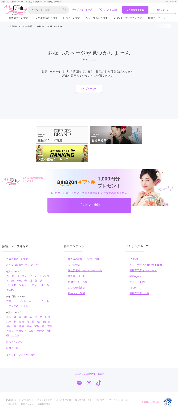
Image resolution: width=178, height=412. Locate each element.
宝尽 (36, 326)
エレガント (20, 301)
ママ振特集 (74, 264)
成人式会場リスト (83, 400)
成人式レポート (76, 276)
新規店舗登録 (44, 404)
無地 (8, 317)
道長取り (21, 330)
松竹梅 (46, 321)
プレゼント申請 (84, 9)
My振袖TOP (11, 400)
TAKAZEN (135, 259)
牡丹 (47, 317)
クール (45, 301)
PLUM (133, 287)
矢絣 (31, 330)
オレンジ (44, 276)
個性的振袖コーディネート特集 (85, 270)
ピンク (33, 276)
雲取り (10, 330)
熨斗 (29, 326)
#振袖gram (135, 276)
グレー (35, 285)
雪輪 (49, 326)
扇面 (8, 326)
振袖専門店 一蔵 (139, 293)
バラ (8, 321)
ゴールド (11, 285)
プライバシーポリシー (119, 400)
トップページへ (170, 2)
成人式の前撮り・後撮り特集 (84, 259)
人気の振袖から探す (47, 18)
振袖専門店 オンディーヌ (143, 270)
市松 (49, 330)
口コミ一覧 (12, 348)
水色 (19, 280)
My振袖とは (27, 400)
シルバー (24, 285)
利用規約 (100, 400)
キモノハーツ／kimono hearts (146, 264)
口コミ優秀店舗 (76, 287)
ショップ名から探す (97, 18)
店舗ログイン (27, 404)
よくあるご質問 (111, 9)
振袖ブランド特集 (77, 282)
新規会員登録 (137, 10)
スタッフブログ (44, 400)
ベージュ (21, 276)
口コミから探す (71, 18)
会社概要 (12, 404)
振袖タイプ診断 (76, 293)
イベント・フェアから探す (127, 18)
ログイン (164, 10)
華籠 (21, 326)
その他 (10, 289)
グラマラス (12, 305)
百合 (21, 321)
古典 (8, 301)
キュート (34, 301)
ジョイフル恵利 (138, 282)
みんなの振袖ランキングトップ (23, 264)
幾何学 (40, 330)
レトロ (25, 305)
